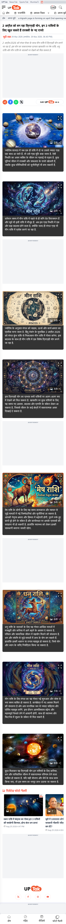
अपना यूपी (12, 18)
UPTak (5, 2)
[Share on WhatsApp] (16, 102)
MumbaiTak (35, 2)
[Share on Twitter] (21, 102)
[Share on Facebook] (10, 102)
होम (7, 13)
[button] (39, 13)
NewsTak (13, 2)
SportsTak (23, 2)
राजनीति (21, 13)
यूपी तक (7, 36)
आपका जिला (39, 13)
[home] (33, 888)
